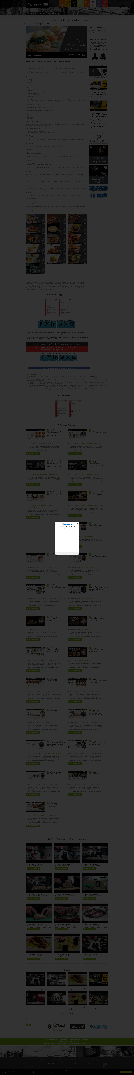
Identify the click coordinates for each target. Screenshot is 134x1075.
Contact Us (67, 553)
